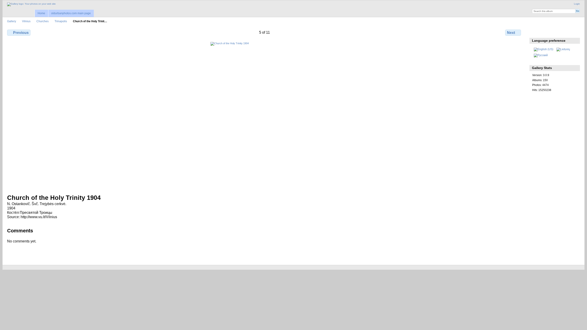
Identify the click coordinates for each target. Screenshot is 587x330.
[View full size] (264, 115)
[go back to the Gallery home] (31, 4)
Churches (42, 21)
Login (577, 4)
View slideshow (554, 32)
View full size (535, 32)
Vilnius (26, 21)
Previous (21, 33)
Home (41, 13)
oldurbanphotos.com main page (71, 13)
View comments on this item (544, 32)
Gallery (11, 21)
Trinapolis (61, 21)
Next (511, 33)
